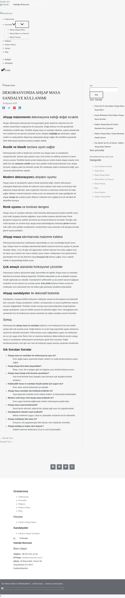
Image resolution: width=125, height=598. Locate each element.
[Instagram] (53, 467)
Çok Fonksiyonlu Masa (103, 166)
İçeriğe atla (5, 2)
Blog (96, 188)
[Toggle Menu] (22, 24)
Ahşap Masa (99, 171)
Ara (91, 86)
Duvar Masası (100, 192)
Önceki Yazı (6, 438)
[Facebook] (3, 108)
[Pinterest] (14, 108)
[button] (13, 25)
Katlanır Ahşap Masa (103, 197)
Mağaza (21, 504)
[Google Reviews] (72, 467)
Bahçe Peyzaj (100, 184)
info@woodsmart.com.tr (32, 558)
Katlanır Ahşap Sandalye (29, 533)
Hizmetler (22, 500)
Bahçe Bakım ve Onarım (104, 179)
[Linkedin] (20, 108)
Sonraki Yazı (6, 442)
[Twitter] (9, 108)
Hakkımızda (23, 497)
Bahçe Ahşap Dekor (102, 175)
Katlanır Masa (24, 507)
